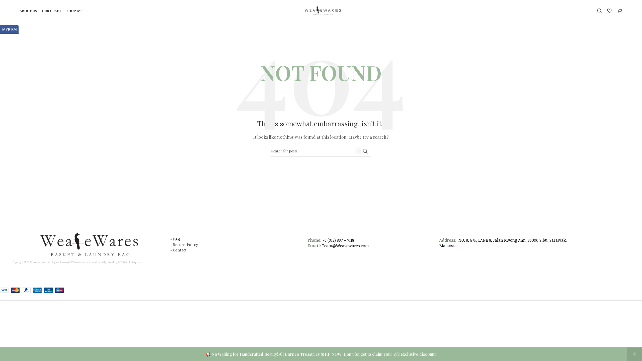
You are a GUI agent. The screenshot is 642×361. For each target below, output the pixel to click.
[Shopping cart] (620, 11)
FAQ (176, 239)
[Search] (600, 11)
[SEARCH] (365, 151)
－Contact (179, 250)
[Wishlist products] (610, 11)
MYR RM (10, 28)
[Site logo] (321, 10)
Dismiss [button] (634, 354)
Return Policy (185, 244)
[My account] (592, 11)
